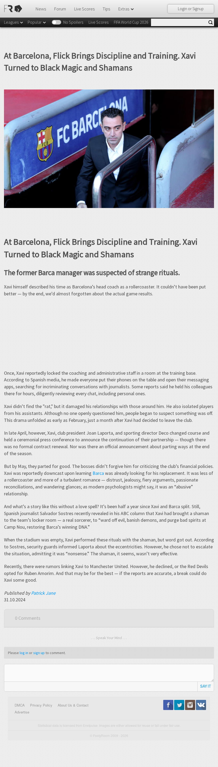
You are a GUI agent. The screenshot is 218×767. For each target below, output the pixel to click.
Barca (98, 473)
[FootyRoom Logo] (14, 8)
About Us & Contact (73, 705)
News (40, 9)
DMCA (20, 705)
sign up (39, 652)
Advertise (22, 712)
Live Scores (84, 9)
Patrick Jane (43, 593)
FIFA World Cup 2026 (131, 22)
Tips (106, 9)
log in (24, 652)
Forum (60, 9)
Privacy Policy (41, 705)
